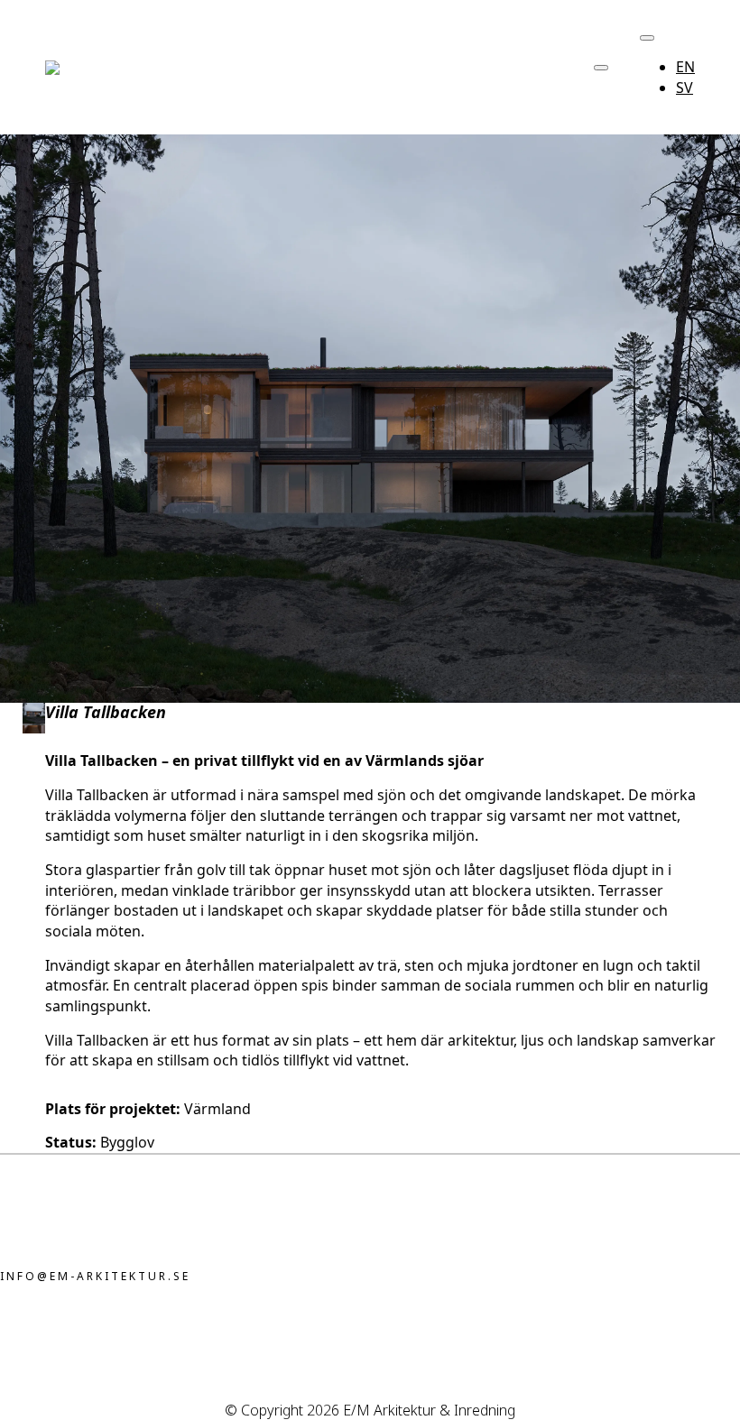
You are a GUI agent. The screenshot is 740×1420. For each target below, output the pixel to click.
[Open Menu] (601, 67)
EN (685, 67)
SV (684, 87)
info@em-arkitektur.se (95, 1276)
